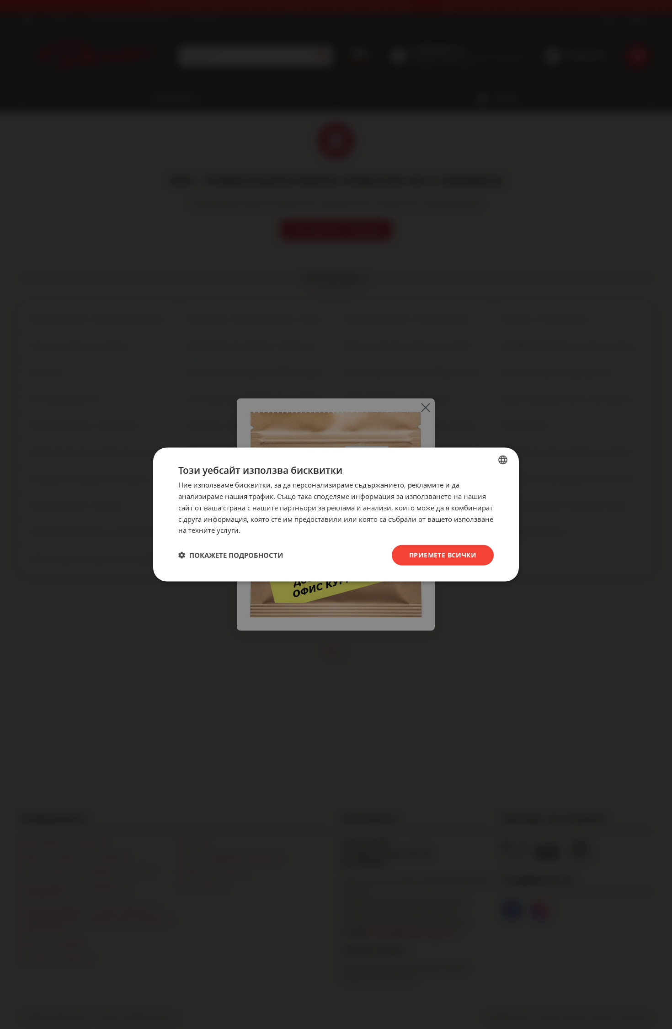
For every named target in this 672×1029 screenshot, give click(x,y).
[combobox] (502, 460)
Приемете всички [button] (442, 555)
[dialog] (336, 515)
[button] (230, 555)
